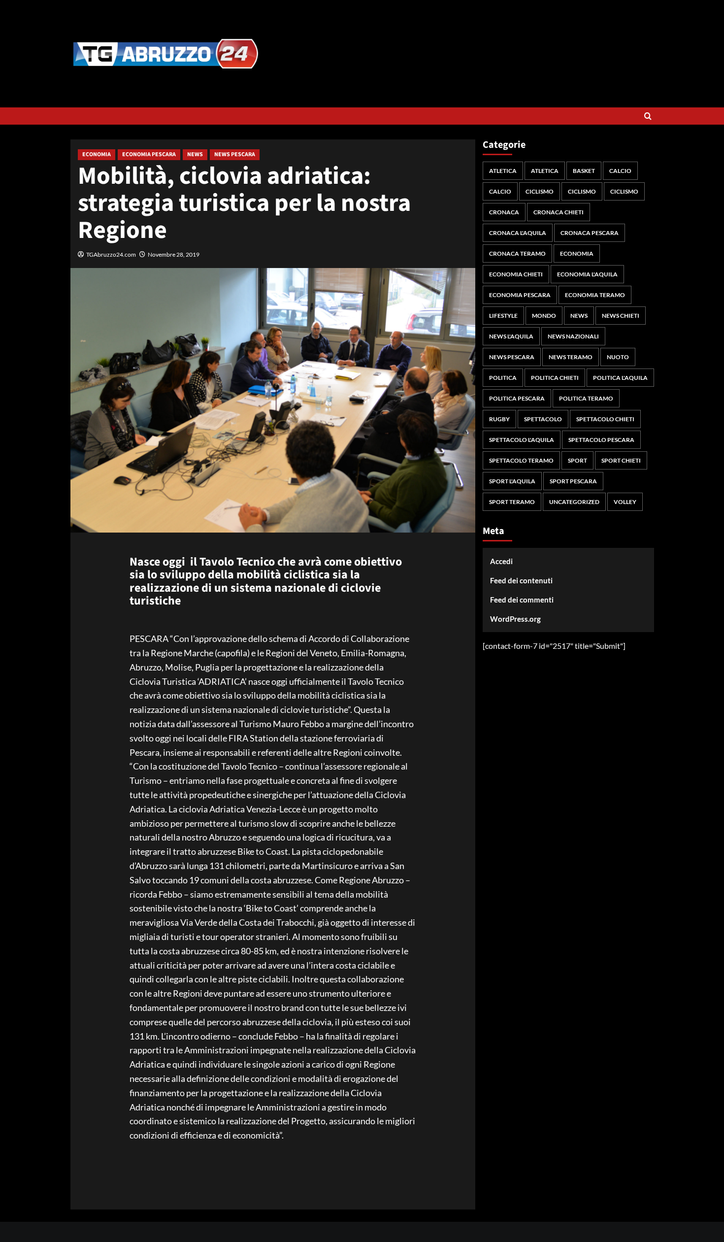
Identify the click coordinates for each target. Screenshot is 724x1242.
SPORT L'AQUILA (512, 481)
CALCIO (620, 170)
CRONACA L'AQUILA (517, 232)
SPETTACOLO (543, 419)
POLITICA (503, 377)
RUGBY (499, 419)
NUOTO (618, 357)
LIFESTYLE (503, 315)
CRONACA (504, 212)
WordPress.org (515, 618)
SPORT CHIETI (621, 460)
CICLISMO (540, 191)
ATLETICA (503, 170)
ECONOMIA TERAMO (595, 295)
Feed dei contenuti (521, 580)
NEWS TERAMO (570, 357)
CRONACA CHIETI (558, 212)
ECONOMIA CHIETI (516, 274)
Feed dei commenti (522, 599)
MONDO (544, 315)
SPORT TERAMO (512, 501)
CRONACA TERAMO (517, 253)
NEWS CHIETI (620, 315)
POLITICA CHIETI (555, 377)
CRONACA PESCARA (589, 232)
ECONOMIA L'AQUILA (587, 274)
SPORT (577, 460)
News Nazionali (573, 336)
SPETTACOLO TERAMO (521, 460)
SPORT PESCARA (573, 481)
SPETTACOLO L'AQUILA (521, 439)
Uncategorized (574, 501)
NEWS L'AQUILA (511, 336)
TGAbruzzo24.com (111, 254)
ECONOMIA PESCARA (149, 154)
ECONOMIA (96, 154)
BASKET (584, 170)
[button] (648, 116)
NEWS (195, 154)
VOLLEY (625, 501)
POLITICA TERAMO (586, 398)
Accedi (501, 561)
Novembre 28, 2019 (173, 254)
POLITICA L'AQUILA (620, 377)
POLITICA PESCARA (517, 398)
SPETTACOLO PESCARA (601, 439)
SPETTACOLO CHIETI (605, 419)
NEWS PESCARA (234, 154)
